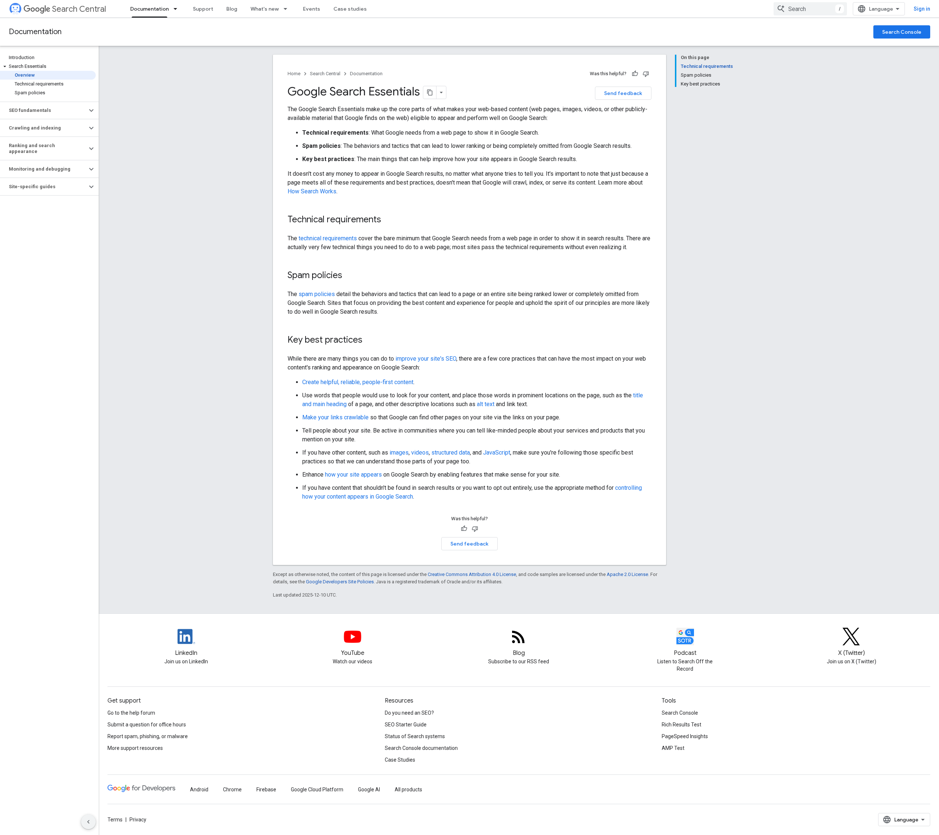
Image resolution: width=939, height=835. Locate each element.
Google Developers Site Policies (340, 581)
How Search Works (312, 191)
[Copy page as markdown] (429, 92)
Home (294, 73)
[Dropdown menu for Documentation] (177, 9)
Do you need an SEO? (409, 713)
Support (203, 9)
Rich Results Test (681, 725)
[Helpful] (634, 73)
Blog (231, 9)
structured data (450, 452)
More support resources (135, 748)
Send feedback (623, 93)
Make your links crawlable (335, 417)
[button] (48, 66)
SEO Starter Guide (406, 725)
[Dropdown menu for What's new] (287, 9)
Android (199, 789)
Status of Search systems (415, 736)
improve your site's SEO (425, 358)
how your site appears (353, 474)
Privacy (137, 820)
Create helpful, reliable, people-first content (357, 382)
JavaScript (496, 452)
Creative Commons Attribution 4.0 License (472, 574)
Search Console (901, 32)
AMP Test (673, 748)
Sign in (922, 9)
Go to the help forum (131, 713)
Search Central (79, 9)
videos (420, 452)
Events (311, 9)
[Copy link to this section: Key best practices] (372, 340)
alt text (485, 404)
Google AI (369, 789)
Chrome (232, 789)
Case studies (350, 9)
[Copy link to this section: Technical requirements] (390, 220)
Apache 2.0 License (627, 574)
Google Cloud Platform (317, 789)
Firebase (266, 789)
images (399, 452)
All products (408, 789)
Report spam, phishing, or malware (147, 736)
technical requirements (328, 238)
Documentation (149, 9)
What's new (265, 9)
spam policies (317, 294)
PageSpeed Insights (685, 736)
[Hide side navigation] (88, 821)
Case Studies (400, 760)
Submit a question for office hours (146, 725)
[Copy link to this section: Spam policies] (351, 275)
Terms (115, 820)
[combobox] (810, 8)
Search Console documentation (421, 748)
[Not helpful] (645, 73)
